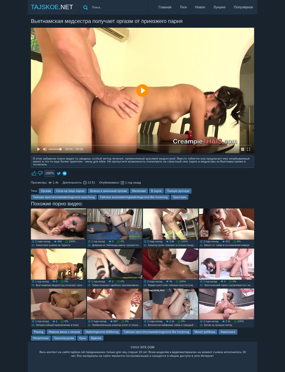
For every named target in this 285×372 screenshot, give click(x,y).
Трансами (179, 197)
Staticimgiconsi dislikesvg (102, 331)
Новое (200, 7)
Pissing (38, 331)
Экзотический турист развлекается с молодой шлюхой (236, 285)
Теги (183, 7)
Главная (165, 7)
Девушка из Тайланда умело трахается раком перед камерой (128, 245)
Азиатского (228, 331)
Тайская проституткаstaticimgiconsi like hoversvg (156, 331)
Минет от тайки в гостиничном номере (227, 245)
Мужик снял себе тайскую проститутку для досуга (177, 285)
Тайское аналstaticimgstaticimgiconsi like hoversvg (134, 197)
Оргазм (46, 190)
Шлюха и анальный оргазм (108, 190)
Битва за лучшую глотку (218, 325)
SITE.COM (147, 347)
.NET (52, 7)
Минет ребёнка (204, 331)
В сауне (156, 190)
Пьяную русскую (178, 190)
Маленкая (139, 190)
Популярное (243, 7)
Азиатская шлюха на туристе (53, 245)
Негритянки (41, 338)
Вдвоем (96, 338)
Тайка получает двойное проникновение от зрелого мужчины (128, 285)
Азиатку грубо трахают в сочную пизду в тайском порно (181, 245)
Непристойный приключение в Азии (57, 325)
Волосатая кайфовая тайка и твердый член (174, 325)
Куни (82, 338)
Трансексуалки (64, 338)
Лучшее (219, 7)
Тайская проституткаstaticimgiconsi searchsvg (64, 197)
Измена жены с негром (64, 331)
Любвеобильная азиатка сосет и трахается (118, 325)
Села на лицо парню (70, 190)
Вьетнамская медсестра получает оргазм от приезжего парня (73, 285)
